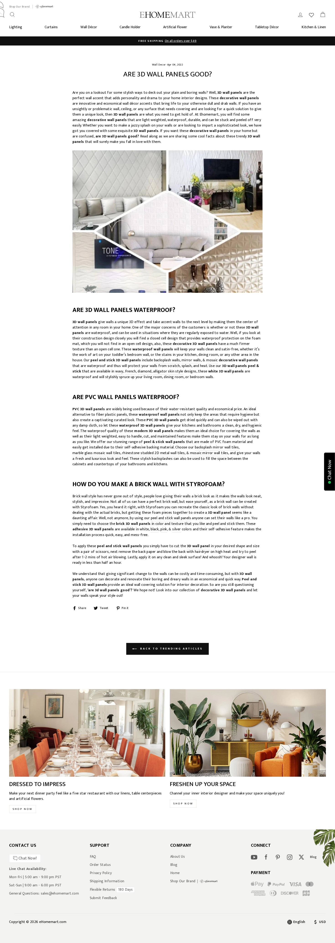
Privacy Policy (101, 873)
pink (163, 529)
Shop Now (23, 809)
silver (176, 529)
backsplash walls (167, 360)
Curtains (51, 27)
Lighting (15, 27)
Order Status (100, 865)
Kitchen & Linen (314, 27)
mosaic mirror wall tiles (209, 453)
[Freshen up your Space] (248, 733)
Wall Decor (159, 64)
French (130, 371)
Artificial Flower (175, 27)
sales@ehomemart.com (60, 893)
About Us (177, 857)
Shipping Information (107, 881)
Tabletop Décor (267, 27)
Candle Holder (130, 27)
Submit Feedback (103, 898)
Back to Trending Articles (171, 648)
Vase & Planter (221, 27)
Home (175, 873)
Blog (174, 865)
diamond (145, 371)
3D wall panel (198, 546)
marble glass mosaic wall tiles (96, 453)
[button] (329, 471)
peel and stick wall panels (171, 518)
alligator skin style (168, 371)
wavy (119, 371)
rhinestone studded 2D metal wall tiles (153, 453)
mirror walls (191, 360)
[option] (167, 41)
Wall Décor (88, 27)
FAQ (93, 857)
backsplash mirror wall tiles (217, 447)
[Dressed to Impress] (87, 733)
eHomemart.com (52, 922)
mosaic (212, 360)
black (155, 529)
